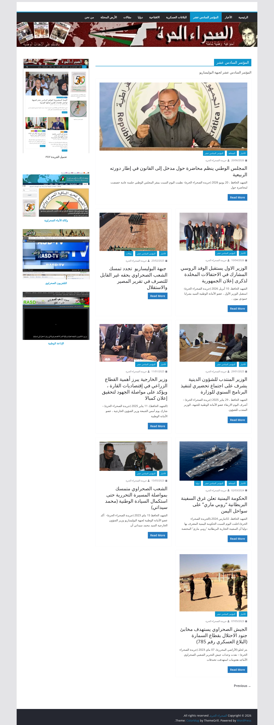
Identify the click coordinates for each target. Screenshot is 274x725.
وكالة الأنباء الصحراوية (56, 220)
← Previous (242, 686)
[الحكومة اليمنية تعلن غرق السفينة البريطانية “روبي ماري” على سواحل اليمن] (214, 461)
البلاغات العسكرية (176, 17)
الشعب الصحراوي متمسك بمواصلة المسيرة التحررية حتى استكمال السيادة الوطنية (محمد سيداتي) (136, 498)
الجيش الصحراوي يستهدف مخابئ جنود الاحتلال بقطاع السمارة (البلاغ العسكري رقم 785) (213, 635)
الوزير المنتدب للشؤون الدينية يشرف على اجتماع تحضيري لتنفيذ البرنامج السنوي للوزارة (214, 385)
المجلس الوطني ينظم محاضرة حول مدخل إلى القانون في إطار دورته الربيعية (178, 171)
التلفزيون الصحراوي (56, 283)
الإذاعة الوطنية (56, 343)
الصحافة (231, 153)
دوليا (140, 17)
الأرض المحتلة (108, 17)
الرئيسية (243, 17)
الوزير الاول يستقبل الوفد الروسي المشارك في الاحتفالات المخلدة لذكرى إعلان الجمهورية (214, 274)
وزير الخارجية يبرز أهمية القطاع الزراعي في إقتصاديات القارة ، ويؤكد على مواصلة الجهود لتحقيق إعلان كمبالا (134, 388)
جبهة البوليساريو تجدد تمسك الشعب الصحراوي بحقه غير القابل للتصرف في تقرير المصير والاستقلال (133, 277)
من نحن (89, 17)
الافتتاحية (154, 17)
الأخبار (228, 17)
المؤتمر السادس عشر (205, 17)
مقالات (127, 17)
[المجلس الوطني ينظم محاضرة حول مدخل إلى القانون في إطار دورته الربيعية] (173, 117)
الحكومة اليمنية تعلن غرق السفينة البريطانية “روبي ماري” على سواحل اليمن (214, 504)
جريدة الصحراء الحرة (216, 160)
